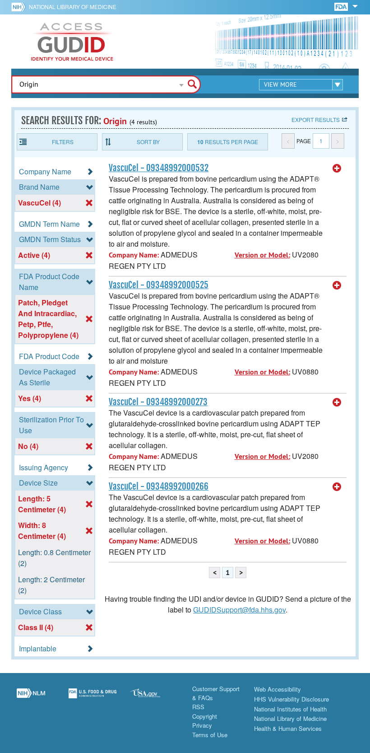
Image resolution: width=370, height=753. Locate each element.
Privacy (202, 725)
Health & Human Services (288, 728)
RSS (198, 706)
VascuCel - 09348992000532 (158, 168)
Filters (63, 141)
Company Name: (134, 255)
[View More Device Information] (337, 168)
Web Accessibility (277, 689)
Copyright (204, 716)
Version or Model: (262, 255)
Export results (315, 119)
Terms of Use (209, 734)
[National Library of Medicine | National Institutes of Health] (31, 698)
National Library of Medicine (72, 6)
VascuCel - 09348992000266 (158, 486)
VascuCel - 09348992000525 (158, 285)
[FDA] (341, 6)
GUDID (72, 41)
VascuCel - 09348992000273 (158, 402)
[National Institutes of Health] (20, 6)
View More (280, 84)
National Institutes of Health (290, 709)
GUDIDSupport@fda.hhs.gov (239, 609)
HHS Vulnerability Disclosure (291, 699)
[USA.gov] (154, 698)
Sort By (148, 141)
